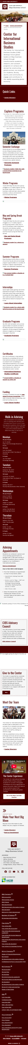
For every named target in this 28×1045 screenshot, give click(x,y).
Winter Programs (10, 197)
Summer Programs (11, 269)
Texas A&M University (9, 1)
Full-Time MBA (6, 997)
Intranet (23, 1038)
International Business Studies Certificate (12, 373)
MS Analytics (5, 972)
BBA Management (7, 904)
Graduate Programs (11, 335)
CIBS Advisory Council (9, 641)
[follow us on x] (18, 872)
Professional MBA (7, 999)
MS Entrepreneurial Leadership (11, 977)
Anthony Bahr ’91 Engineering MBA (12, 1009)
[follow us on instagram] (10, 872)
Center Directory (10, 97)
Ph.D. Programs (6, 1014)
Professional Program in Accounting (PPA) (14, 961)
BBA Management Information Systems (13, 907)
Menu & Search (13, 1043)
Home (7, 25)
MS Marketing (6, 982)
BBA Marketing (6, 909)
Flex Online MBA (6, 926)
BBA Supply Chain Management (11, 912)
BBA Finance (5, 902)
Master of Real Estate (8, 989)
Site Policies (7, 1038)
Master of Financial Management (11, 954)
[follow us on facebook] (6, 872)
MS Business (5, 974)
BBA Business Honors (8, 899)
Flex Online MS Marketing (9, 944)
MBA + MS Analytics (7, 1004)
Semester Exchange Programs (11, 164)
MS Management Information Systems (13, 959)
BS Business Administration (10, 918)
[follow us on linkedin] (22, 872)
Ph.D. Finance (6, 1020)
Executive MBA (6, 1002)
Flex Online (5, 923)
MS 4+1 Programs (7, 951)
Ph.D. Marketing (6, 1025)
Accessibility (16, 1038)
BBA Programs (6, 894)
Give (6, 692)
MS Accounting (6, 969)
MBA (3, 994)
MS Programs (6, 966)
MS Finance (5, 956)
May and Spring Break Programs (12, 237)
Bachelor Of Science (8, 915)
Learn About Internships (13, 303)
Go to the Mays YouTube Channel (14, 796)
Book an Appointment (9, 566)
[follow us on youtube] (14, 872)
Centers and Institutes (16, 25)
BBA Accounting (6, 897)
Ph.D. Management (7, 1022)
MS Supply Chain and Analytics (11, 987)
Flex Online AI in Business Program (12, 946)
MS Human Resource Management (12, 979)
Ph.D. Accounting (6, 1017)
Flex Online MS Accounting (9, 928)
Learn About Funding (12, 402)
